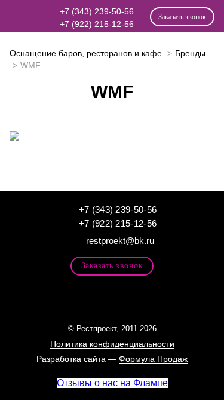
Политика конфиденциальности (112, 344)
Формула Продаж (153, 359)
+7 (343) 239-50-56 (97, 11)
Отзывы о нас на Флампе (112, 383)
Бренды (190, 53)
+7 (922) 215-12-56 (97, 24)
